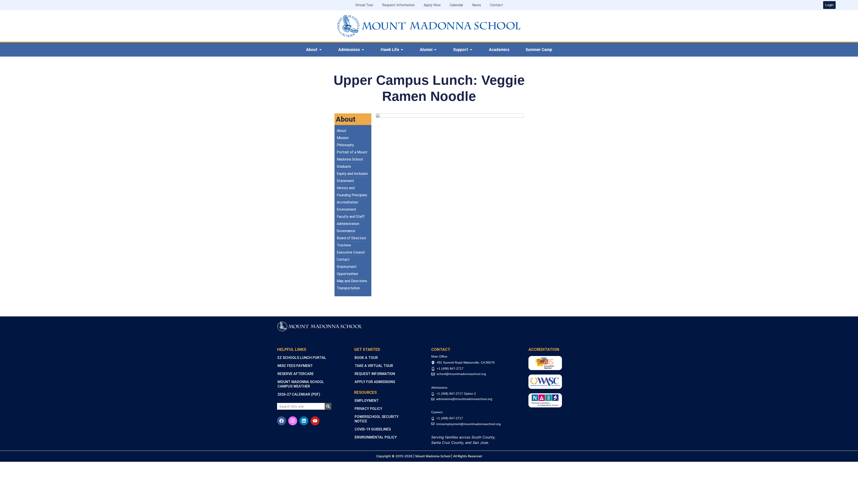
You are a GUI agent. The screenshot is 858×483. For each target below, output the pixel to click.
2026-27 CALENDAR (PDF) (299, 394)
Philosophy (345, 145)
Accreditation (347, 202)
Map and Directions (352, 281)
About (341, 131)
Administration (348, 224)
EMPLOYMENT (367, 400)
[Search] (328, 406)
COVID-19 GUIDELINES (373, 429)
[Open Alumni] (435, 49)
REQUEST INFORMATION (375, 374)
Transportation (348, 288)
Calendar (456, 5)
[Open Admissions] (363, 49)
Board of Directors (351, 238)
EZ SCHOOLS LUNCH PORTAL (302, 358)
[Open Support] (471, 49)
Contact (496, 5)
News (476, 5)
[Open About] (320, 49)
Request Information (398, 5)
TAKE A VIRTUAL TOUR (374, 366)
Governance (346, 231)
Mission (343, 138)
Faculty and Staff (351, 216)
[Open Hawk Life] (402, 49)
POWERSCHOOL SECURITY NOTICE (377, 419)
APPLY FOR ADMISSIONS (375, 382)
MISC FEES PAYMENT (295, 366)
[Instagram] (292, 420)
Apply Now (432, 5)
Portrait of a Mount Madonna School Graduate (352, 159)
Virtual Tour (364, 5)
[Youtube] (315, 420)
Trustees (344, 245)
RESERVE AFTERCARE (296, 374)
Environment (346, 209)
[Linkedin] (303, 420)
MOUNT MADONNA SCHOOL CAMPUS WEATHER (301, 384)
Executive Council (351, 252)
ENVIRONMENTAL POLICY (376, 437)
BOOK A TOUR (366, 358)
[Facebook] (281, 420)
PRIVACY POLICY (368, 409)
